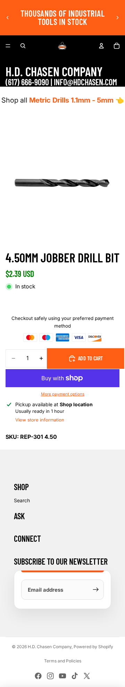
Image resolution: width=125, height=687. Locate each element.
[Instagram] (50, 676)
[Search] (23, 45)
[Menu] (8, 46)
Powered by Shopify (93, 646)
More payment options (62, 394)
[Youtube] (62, 676)
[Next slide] (117, 17)
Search (22, 500)
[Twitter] (87, 676)
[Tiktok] (74, 676)
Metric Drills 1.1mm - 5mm (71, 100)
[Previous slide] (7, 17)
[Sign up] (96, 590)
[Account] (101, 45)
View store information (39, 420)
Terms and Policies (62, 660)
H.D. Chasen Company (50, 646)
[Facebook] (38, 676)
